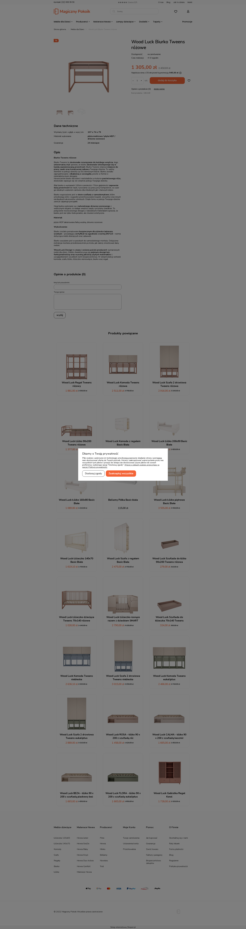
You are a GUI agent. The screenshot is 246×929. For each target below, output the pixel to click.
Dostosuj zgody (93, 473)
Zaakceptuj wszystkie (121, 473)
